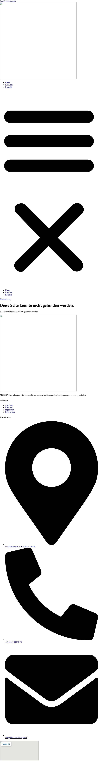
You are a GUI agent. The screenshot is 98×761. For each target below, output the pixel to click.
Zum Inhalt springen (8, 1)
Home (7, 82)
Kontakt (8, 87)
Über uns (9, 85)
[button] (49, 188)
